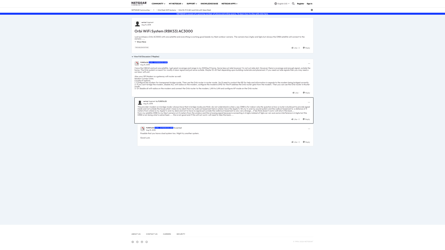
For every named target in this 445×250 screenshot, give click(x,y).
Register (300, 3)
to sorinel (178, 128)
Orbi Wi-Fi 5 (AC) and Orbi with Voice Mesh (194, 10)
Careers (167, 234)
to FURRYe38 (161, 101)
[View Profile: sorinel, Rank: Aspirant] (137, 23)
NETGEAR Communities (141, 10)
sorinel (144, 22)
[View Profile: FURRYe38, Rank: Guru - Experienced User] (137, 63)
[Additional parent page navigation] (153, 10)
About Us (136, 234)
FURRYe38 (144, 62)
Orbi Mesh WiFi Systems (167, 10)
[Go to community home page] (139, 3)
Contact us (151, 234)
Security (181, 234)
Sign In (309, 3)
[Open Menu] (311, 10)
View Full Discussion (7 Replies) (146, 57)
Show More (141, 42)
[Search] (293, 3)
